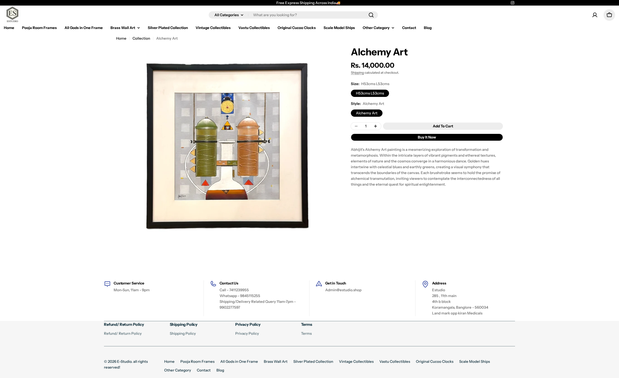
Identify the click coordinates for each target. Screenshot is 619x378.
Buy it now (427, 137)
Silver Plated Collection (313, 361)
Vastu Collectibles (394, 361)
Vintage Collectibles (356, 361)
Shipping (357, 72)
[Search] (371, 15)
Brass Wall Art (275, 361)
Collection (141, 38)
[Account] (595, 15)
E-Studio (124, 361)
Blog (220, 370)
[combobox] (293, 15)
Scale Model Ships (474, 361)
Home (121, 38)
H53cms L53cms (370, 93)
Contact (204, 370)
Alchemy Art (366, 113)
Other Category (177, 370)
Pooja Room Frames (197, 361)
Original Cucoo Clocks (434, 361)
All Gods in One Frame (239, 361)
